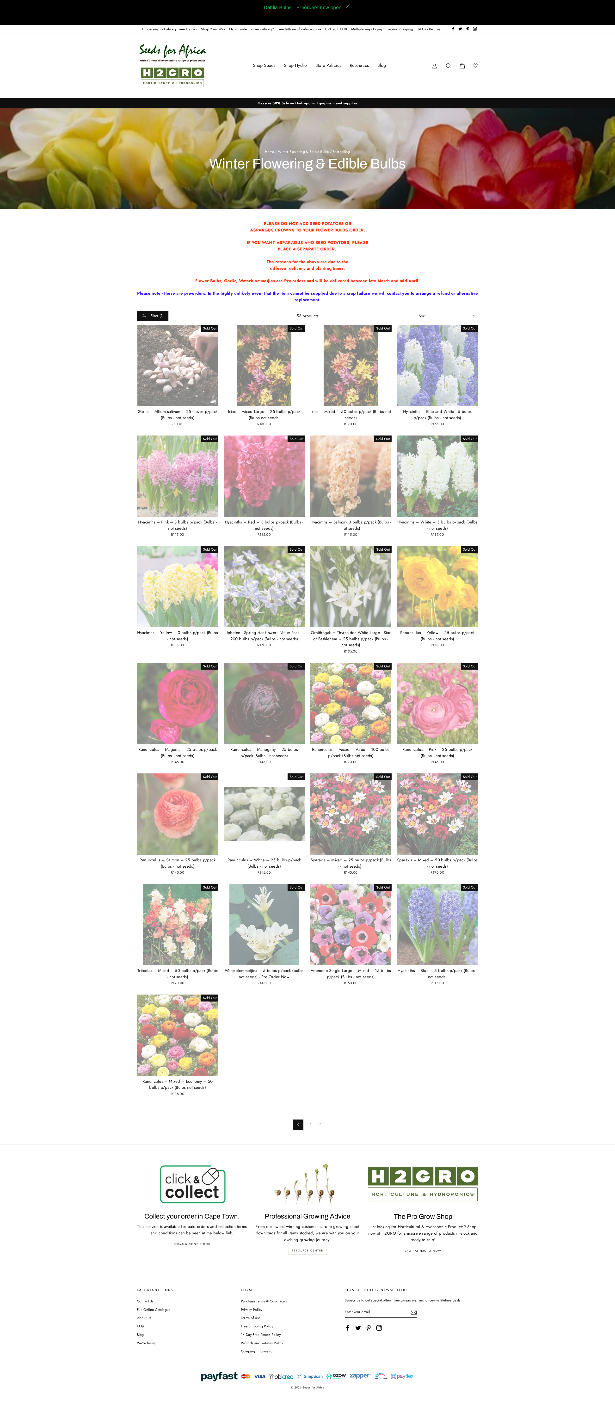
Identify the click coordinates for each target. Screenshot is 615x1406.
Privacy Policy (251, 1309)
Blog (381, 65)
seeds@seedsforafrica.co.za (300, 29)
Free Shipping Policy (257, 1326)
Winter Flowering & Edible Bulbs (303, 151)
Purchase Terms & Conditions (264, 1301)
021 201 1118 (336, 29)
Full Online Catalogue (154, 1309)
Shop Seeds (264, 65)
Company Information (258, 1351)
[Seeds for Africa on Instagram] (379, 1328)
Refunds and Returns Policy (262, 1343)
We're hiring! (147, 1343)
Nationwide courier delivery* (252, 29)
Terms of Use (251, 1317)
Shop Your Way (213, 29)
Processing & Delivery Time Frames (169, 29)
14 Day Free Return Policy (261, 1334)
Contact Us (145, 1301)
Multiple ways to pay (366, 29)
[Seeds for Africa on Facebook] (348, 1328)
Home (269, 151)
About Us (144, 1317)
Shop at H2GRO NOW (423, 1251)
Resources (359, 65)
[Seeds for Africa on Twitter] (358, 1328)
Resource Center (307, 1250)
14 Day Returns (429, 29)
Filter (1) (156, 315)
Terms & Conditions (192, 1244)
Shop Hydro (295, 65)
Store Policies (328, 65)
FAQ (140, 1326)
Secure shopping (400, 29)
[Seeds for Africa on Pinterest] (368, 1328)
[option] (307, 103)
